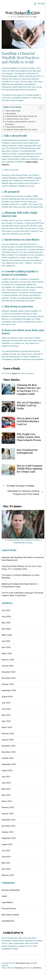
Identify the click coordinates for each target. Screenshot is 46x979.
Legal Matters (7, 902)
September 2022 (9, 838)
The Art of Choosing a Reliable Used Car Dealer (29, 405)
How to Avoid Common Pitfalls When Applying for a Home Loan (29, 468)
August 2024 (7, 696)
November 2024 (9, 678)
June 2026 (6, 616)
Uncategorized (8, 921)
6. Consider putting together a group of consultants (20, 123)
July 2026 (6, 610)
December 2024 (8, 672)
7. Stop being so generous (15, 127)
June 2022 (6, 857)
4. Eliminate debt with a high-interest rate (21, 116)
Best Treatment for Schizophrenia (27, 451)
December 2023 (8, 746)
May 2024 (6, 715)
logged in (15, 373)
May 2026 (6, 623)
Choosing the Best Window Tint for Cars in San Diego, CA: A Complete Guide (29, 389)
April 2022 (6, 869)
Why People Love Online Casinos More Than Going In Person (29, 437)
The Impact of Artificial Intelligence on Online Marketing (20, 576)
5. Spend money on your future (17, 119)
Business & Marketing (11, 890)
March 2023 (7, 801)
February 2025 (8, 659)
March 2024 (7, 727)
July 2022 (6, 850)
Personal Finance (9, 908)
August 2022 (7, 844)
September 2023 (9, 764)
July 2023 (6, 776)
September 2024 (9, 690)
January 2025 (7, 666)
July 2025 (6, 641)
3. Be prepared (10, 113)
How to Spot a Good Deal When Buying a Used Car (28, 421)
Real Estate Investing (10, 915)
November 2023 (9, 752)
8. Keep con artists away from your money (20, 129)
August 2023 (7, 770)
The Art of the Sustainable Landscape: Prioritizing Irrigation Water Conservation (22, 594)
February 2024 (8, 733)
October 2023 (8, 758)
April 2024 (6, 721)
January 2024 (7, 740)
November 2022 (9, 826)
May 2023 (6, 789)
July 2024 (6, 703)
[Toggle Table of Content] (39, 107)
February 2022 (8, 875)
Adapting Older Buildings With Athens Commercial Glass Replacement (23, 558)
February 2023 (8, 807)
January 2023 (7, 813)
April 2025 (6, 647)
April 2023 (6, 795)
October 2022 (8, 832)
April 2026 (6, 629)
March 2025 (7, 653)
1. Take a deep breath (12, 111)
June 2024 (6, 709)
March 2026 (7, 635)
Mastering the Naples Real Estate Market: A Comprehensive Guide (20, 585)
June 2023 (6, 783)
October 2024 (8, 684)
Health (4, 896)
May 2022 (6, 863)
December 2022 (8, 820)
